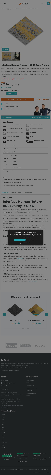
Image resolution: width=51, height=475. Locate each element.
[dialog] (25, 237)
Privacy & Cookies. (28, 236)
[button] (25, 243)
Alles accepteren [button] (20, 239)
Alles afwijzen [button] (31, 239)
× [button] (41, 230)
